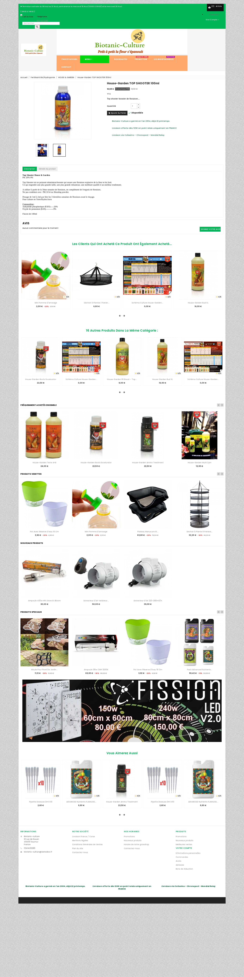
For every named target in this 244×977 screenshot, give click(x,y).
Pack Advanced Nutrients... (199, 669)
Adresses (180, 865)
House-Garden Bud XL (198, 303)
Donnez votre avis (210, 229)
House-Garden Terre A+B (44, 462)
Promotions (129, 836)
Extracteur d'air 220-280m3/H (148, 600)
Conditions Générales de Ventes (87, 844)
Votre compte (184, 848)
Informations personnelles (188, 853)
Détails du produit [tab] (47, 169)
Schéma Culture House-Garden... (147, 303)
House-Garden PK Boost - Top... (122, 379)
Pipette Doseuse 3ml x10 (40, 802)
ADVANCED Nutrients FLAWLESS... (81, 802)
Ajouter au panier (117, 113)
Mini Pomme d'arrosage (46, 303)
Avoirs (178, 861)
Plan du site (77, 848)
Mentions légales (80, 840)
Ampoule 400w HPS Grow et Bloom (44, 600)
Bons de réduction (184, 869)
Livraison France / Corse (83, 836)
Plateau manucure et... (147, 531)
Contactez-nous (80, 852)
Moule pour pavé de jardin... (44, 669)
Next (222, 405)
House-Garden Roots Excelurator (40, 379)
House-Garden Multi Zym (199, 462)
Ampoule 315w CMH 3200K (96, 669)
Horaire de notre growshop (136, 844)
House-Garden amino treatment (148, 462)
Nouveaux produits (133, 840)
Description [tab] (29, 169)
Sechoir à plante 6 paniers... (200, 531)
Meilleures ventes (184, 844)
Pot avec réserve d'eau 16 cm (44, 531)
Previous (218, 405)
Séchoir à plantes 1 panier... (96, 303)
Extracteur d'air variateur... (96, 600)
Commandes (182, 857)
